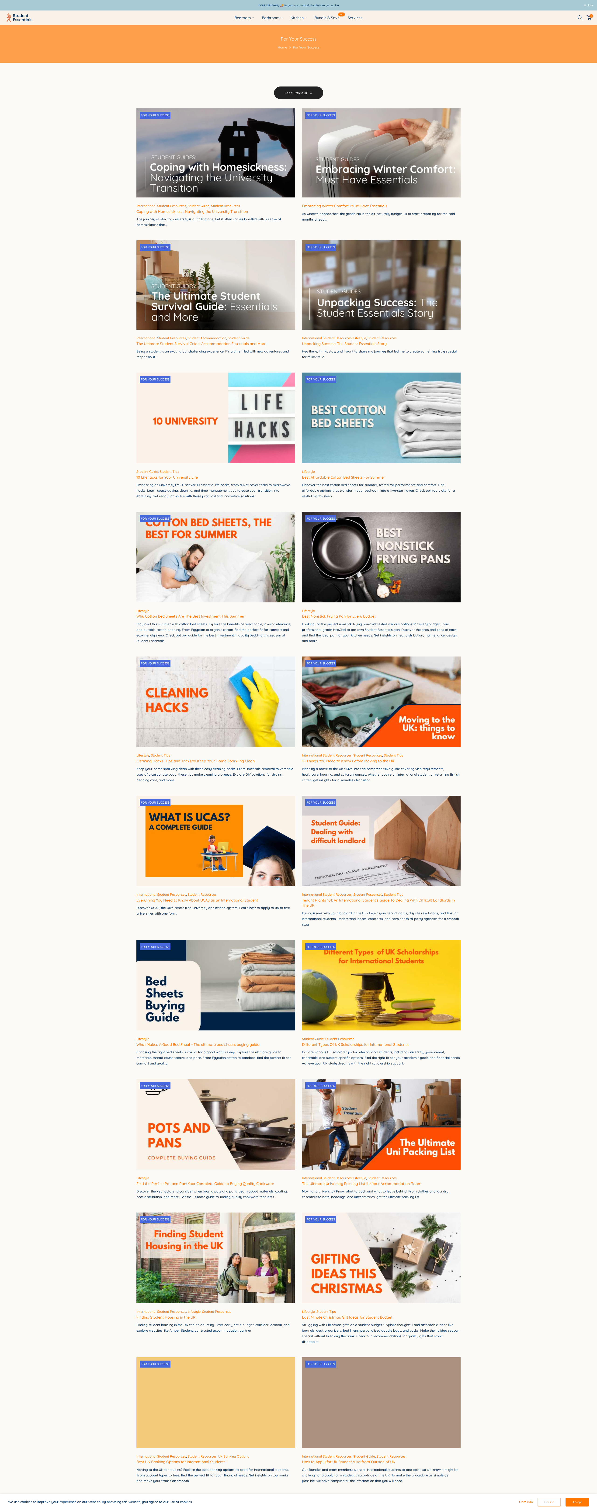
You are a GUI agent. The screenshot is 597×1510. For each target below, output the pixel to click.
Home (282, 47)
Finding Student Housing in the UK (166, 1317)
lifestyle (359, 338)
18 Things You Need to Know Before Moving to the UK (348, 761)
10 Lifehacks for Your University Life (167, 477)
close (9, 5)
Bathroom (271, 17)
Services (355, 17)
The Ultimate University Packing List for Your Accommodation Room (361, 1183)
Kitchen (297, 17)
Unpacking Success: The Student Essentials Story (344, 343)
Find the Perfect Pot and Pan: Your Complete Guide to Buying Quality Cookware (205, 1183)
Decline (549, 1502)
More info (526, 1502)
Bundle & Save (329, 17)
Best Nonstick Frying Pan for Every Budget (339, 616)
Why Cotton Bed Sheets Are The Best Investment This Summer (190, 616)
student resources (225, 206)
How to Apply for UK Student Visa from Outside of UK (348, 1461)
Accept (577, 1502)
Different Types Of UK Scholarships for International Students (355, 1044)
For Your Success (155, 115)
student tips (169, 472)
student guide (198, 206)
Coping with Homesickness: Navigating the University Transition (192, 211)
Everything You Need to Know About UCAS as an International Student (197, 900)
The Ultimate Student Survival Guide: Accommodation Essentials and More (201, 343)
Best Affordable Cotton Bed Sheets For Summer (343, 477)
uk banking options (233, 1456)
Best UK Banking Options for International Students (181, 1461)
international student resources (161, 206)
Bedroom (243, 17)
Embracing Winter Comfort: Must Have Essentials (344, 206)
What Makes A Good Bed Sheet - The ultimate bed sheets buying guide (197, 1044)
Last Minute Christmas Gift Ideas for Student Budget (347, 1317)
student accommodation (207, 338)
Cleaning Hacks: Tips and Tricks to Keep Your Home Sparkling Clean (195, 761)
